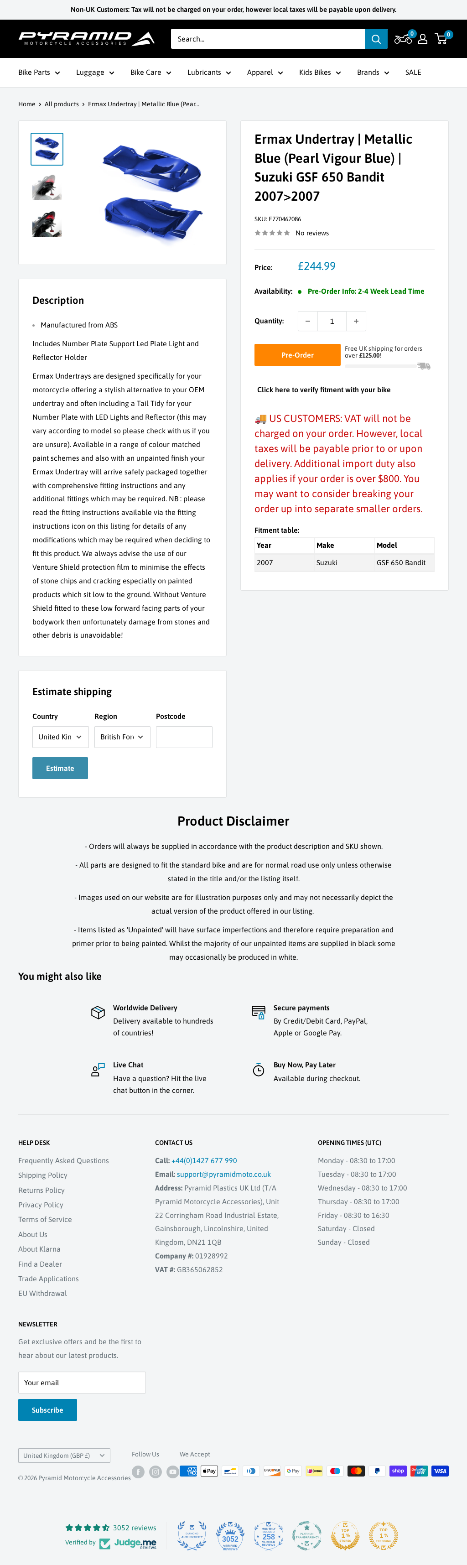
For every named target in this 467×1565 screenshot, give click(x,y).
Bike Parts (34, 72)
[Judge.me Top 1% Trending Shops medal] (383, 1535)
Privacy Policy (40, 1205)
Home (27, 104)
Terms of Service (45, 1219)
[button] (402, 39)
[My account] (422, 39)
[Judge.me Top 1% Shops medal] (345, 1535)
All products (62, 104)
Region (105, 716)
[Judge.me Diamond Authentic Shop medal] (192, 1535)
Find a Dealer (40, 1264)
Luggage (90, 72)
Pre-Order (297, 355)
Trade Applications (48, 1278)
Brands (368, 72)
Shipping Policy (42, 1175)
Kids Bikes (315, 72)
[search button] (376, 39)
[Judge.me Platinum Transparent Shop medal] (307, 1535)
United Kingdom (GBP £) (56, 1455)
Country (45, 716)
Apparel (260, 72)
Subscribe (47, 1410)
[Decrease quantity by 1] (307, 321)
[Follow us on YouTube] (172, 1472)
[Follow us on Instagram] (155, 1472)
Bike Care (145, 72)
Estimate (60, 768)
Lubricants (204, 72)
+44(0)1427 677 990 (204, 1160)
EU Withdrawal (42, 1293)
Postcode (171, 716)
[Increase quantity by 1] (356, 321)
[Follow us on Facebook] (138, 1472)
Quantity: (269, 321)
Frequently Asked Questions (63, 1160)
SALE (413, 72)
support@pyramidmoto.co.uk (224, 1174)
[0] (441, 38)
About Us (32, 1234)
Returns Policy (41, 1190)
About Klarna (39, 1249)
